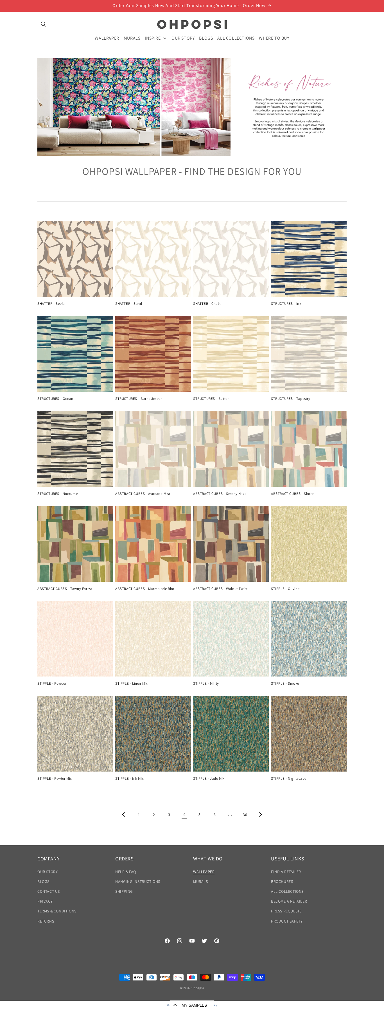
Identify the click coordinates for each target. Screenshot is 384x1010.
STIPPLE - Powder (52, 683)
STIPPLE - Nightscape (288, 778)
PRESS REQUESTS (286, 911)
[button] (43, 24)
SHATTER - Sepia (51, 303)
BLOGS (43, 881)
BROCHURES (282, 881)
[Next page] (260, 814)
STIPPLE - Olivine (285, 589)
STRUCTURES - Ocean (55, 398)
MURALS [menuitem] (132, 38)
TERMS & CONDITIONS (56, 911)
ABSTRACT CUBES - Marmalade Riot (145, 589)
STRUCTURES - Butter (211, 398)
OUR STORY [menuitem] (183, 38)
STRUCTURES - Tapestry (290, 398)
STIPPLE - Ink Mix (129, 778)
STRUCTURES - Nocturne (57, 494)
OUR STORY (47, 871)
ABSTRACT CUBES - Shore (292, 494)
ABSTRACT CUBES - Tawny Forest (64, 589)
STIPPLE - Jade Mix (209, 778)
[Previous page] (124, 814)
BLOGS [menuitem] (206, 38)
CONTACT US (48, 891)
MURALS (200, 881)
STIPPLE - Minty (206, 683)
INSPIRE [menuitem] (153, 38)
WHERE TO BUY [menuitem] (274, 38)
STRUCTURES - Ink (286, 303)
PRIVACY (45, 901)
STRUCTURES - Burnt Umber (138, 398)
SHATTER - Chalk (207, 303)
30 (245, 814)
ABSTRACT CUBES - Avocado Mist (142, 494)
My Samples (194, 1005)
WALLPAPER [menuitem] (107, 38)
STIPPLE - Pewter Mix (54, 778)
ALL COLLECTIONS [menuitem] (235, 38)
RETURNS (45, 921)
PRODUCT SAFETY (286, 921)
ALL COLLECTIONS (287, 891)
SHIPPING (124, 891)
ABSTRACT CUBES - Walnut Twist (220, 589)
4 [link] (184, 814)
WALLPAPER (203, 871)
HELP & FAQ (125, 871)
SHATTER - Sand (128, 303)
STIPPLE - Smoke (285, 683)
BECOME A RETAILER (289, 901)
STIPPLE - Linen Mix (131, 683)
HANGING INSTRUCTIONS (137, 881)
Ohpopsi (197, 988)
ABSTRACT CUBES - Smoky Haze (219, 494)
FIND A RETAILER (286, 871)
